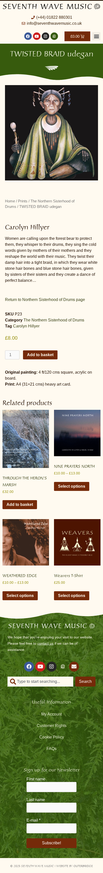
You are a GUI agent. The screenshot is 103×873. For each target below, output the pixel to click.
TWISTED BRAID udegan (51, 52)
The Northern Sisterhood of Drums (54, 320)
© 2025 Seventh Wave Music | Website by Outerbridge (51, 865)
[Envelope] (74, 667)
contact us (45, 643)
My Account (51, 714)
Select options (71, 486)
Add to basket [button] (19, 504)
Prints (23, 201)
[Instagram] (45, 36)
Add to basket (40, 355)
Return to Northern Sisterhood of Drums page (45, 299)
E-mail (33, 820)
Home (10, 201)
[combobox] (40, 682)
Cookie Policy (51, 737)
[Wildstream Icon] (54, 36)
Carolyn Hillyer (26, 326)
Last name (35, 800)
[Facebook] (28, 36)
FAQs (51, 748)
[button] (96, 36)
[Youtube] (36, 36)
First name (35, 779)
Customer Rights (51, 726)
